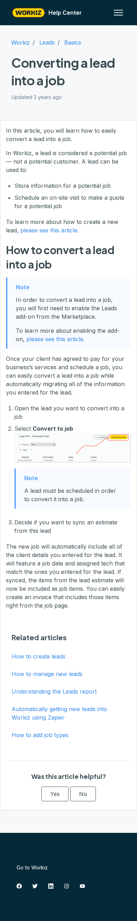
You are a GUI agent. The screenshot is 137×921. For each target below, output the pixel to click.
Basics (72, 42)
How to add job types (40, 734)
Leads (47, 42)
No (83, 793)
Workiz (20, 42)
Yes (55, 793)
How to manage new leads (47, 673)
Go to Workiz (32, 867)
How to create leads (38, 656)
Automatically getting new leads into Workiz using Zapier (59, 713)
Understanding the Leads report (54, 691)
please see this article (48, 230)
